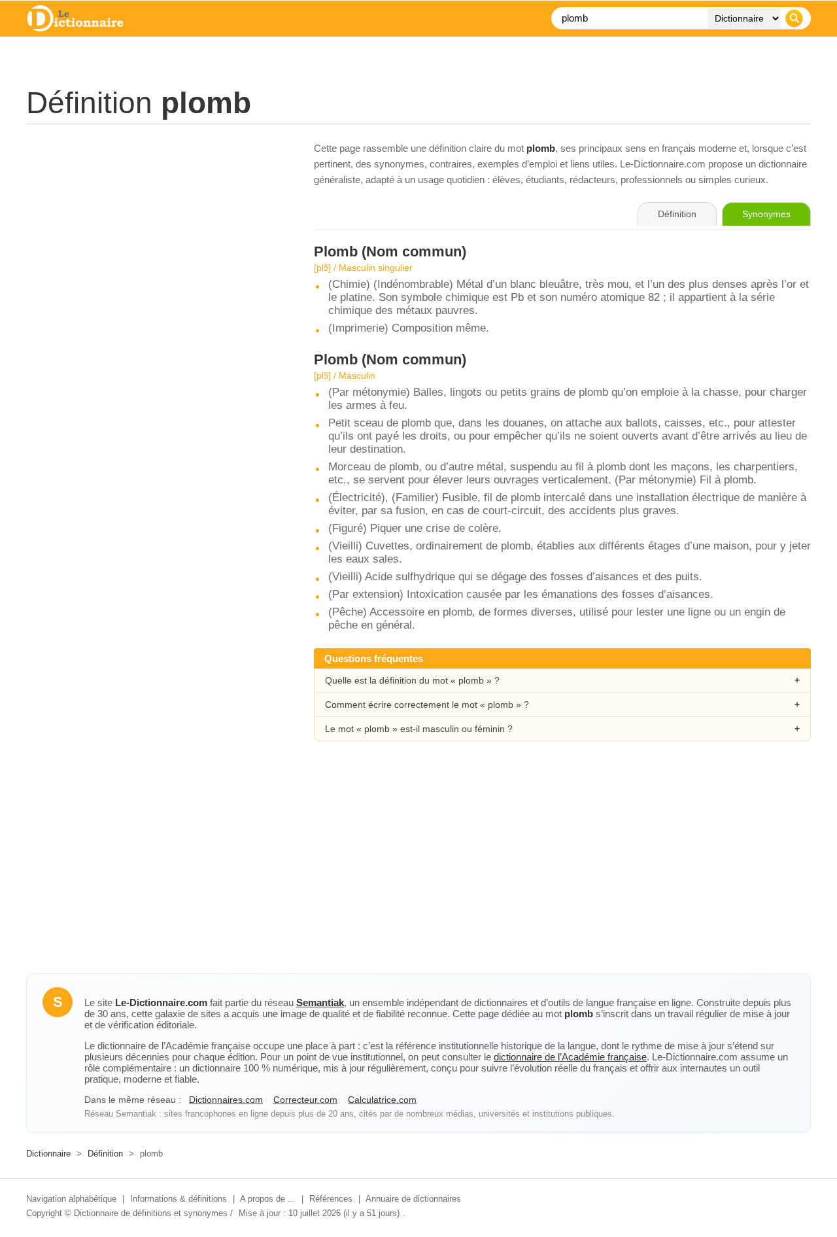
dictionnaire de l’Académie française (570, 1056)
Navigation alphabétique (71, 1199)
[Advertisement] (157, 232)
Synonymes (766, 214)
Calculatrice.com (382, 1099)
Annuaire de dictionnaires (413, 1199)
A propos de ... (268, 1199)
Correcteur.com (305, 1099)
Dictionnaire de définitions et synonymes (151, 1213)
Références (330, 1199)
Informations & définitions (178, 1199)
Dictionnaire (48, 1154)
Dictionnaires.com (226, 1099)
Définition (105, 1154)
